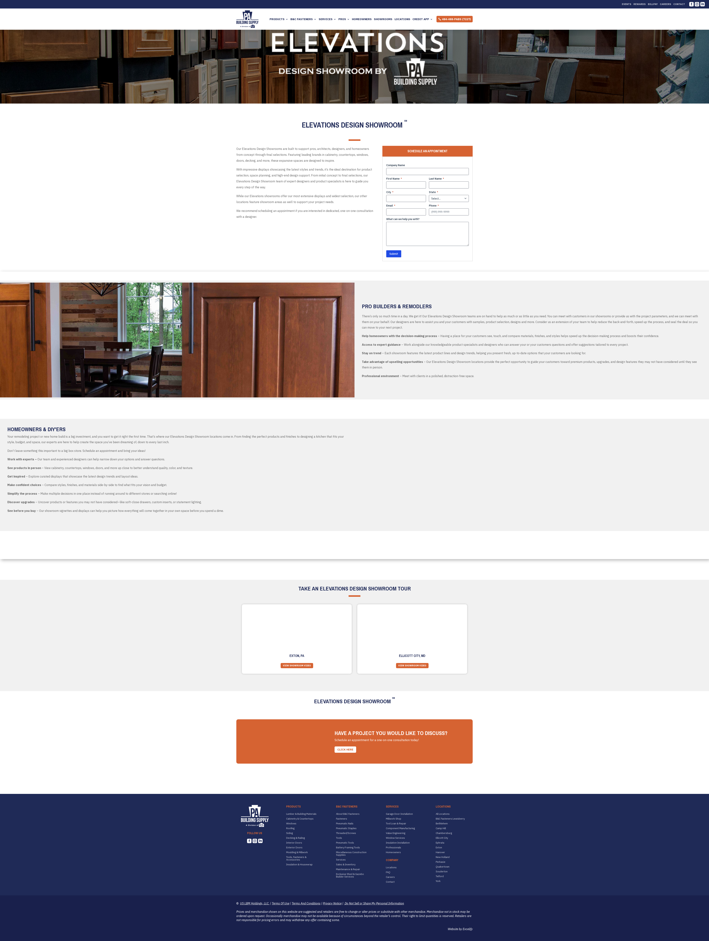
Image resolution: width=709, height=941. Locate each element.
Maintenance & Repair (348, 869)
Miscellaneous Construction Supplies (351, 853)
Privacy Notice (332, 903)
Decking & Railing (295, 838)
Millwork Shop (393, 819)
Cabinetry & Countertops (300, 819)
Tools (339, 838)
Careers (665, 4)
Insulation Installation (398, 843)
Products (277, 19)
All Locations (443, 814)
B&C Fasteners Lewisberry (450, 819)
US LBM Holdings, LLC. (254, 903)
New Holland (443, 857)
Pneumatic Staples (346, 828)
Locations (402, 19)
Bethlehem (442, 823)
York (438, 881)
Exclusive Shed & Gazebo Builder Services (350, 875)
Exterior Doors (294, 847)
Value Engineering (395, 833)
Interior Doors (294, 843)
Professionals (393, 847)
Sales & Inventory (345, 864)
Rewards (639, 4)
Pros (342, 19)
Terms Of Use (280, 903)
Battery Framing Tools (348, 847)
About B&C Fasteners (347, 814)
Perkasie (440, 862)
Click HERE (345, 749)
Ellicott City (442, 838)
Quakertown (442, 867)
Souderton (442, 871)
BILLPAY (653, 4)
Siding (289, 833)
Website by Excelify (460, 929)
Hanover (440, 852)
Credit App (420, 19)
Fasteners (341, 819)
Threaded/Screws (346, 833)
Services (326, 19)
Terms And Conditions (306, 903)
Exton (439, 847)
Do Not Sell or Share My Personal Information (374, 903)
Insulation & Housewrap (299, 864)
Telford (440, 876)
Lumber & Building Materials (301, 814)
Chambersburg (444, 833)
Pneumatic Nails (344, 823)
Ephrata (440, 843)
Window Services (395, 838)
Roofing (290, 828)
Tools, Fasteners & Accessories (296, 858)
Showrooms (383, 19)
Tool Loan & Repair (396, 823)
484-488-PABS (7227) (456, 19)
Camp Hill (441, 828)
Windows (291, 823)
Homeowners (362, 19)
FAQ (388, 872)
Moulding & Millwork (297, 852)
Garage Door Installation (399, 814)
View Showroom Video (297, 665)
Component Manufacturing (400, 828)
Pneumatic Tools (345, 843)
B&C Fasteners (301, 19)
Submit (393, 253)
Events (626, 4)
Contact (679, 4)
